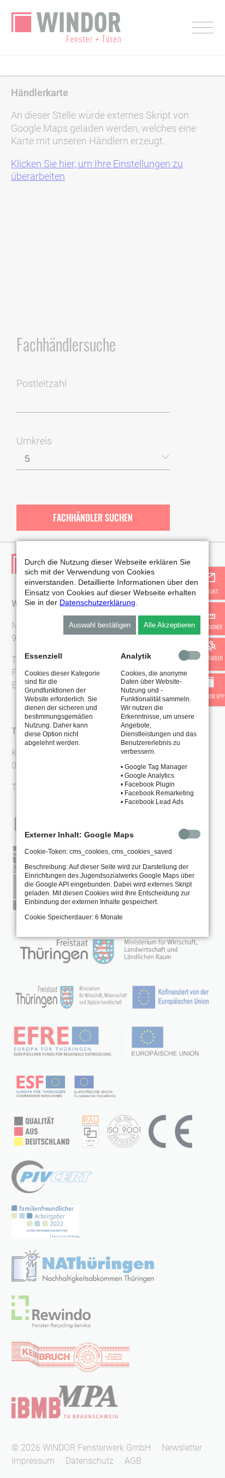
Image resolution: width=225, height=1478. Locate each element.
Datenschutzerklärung (97, 602)
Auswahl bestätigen (100, 625)
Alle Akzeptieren (169, 625)
